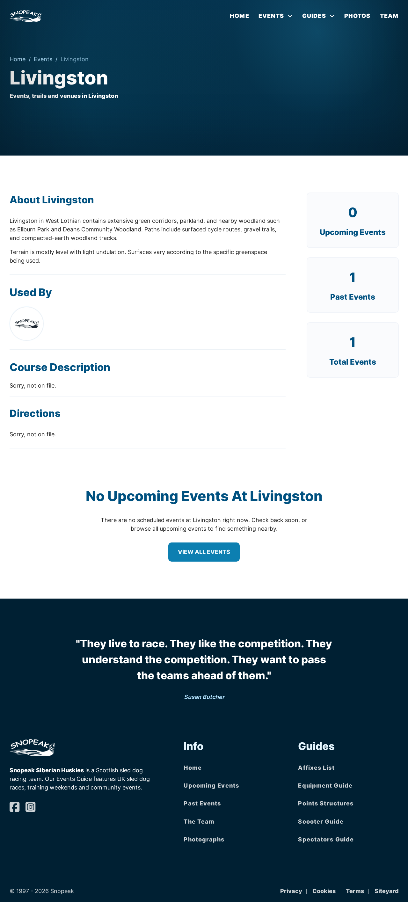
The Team (199, 821)
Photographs (204, 839)
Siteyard (387, 891)
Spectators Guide (326, 839)
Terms (355, 891)
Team (389, 15)
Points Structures (325, 803)
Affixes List (316, 767)
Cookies (324, 891)
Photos (357, 15)
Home (239, 15)
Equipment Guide (325, 785)
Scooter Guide (320, 821)
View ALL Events (204, 552)
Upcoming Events (353, 232)
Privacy (291, 891)
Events (43, 59)
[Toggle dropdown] (290, 16)
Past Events (202, 803)
